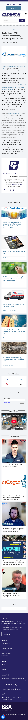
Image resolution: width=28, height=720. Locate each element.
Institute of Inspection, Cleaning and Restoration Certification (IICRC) (13, 87)
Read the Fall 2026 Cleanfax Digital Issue (11, 684)
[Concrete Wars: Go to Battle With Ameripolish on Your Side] (14, 453)
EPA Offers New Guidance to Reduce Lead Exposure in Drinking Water (13, 359)
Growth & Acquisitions (8, 232)
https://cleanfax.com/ (17, 184)
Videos (3, 667)
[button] (8, 4)
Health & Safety (6, 365)
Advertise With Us (5, 643)
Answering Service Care (13, 113)
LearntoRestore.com (8, 71)
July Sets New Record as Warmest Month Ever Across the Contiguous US (14, 331)
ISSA (4, 257)
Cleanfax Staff (13, 42)
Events (3, 664)
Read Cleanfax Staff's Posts (9, 173)
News (14, 29)
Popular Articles (5, 651)
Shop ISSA (3, 669)
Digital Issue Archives (6, 648)
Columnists (4, 646)
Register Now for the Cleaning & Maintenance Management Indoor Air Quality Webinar (13, 278)
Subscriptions (4, 655)
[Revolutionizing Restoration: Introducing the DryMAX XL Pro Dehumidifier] (14, 583)
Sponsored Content (6, 653)
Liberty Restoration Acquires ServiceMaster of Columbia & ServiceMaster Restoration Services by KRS (13, 679)
